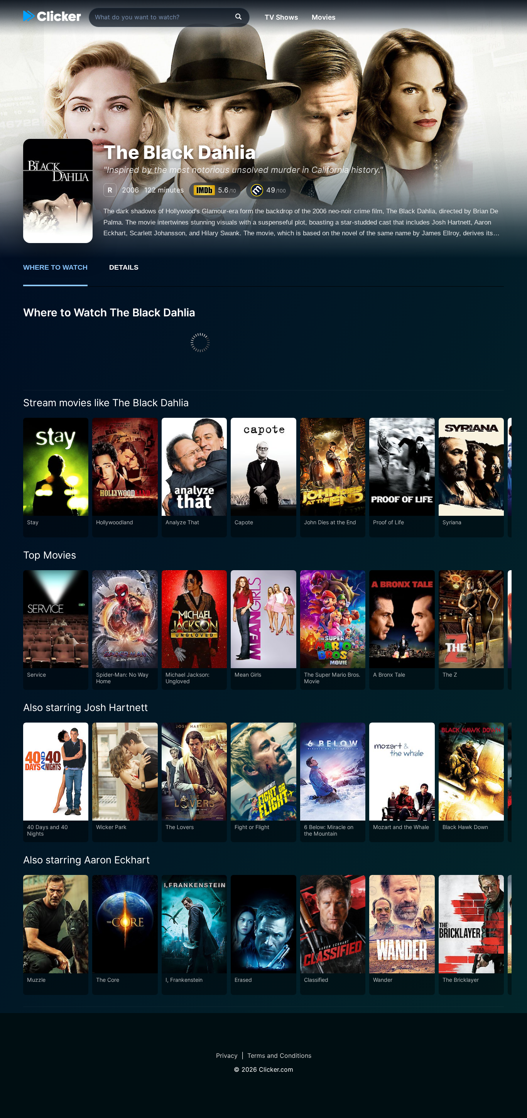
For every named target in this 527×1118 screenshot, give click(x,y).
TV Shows (281, 17)
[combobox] (169, 17)
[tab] (60, 271)
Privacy (227, 1055)
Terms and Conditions (279, 1055)
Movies (324, 17)
